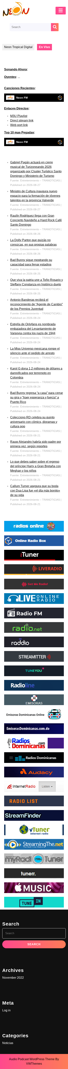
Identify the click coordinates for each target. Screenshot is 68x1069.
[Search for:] (30, 27)
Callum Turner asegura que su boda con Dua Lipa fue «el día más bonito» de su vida (35, 490)
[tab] (61, 10)
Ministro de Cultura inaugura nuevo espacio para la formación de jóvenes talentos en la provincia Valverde (35, 196)
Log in (6, 1010)
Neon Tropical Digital (18, 47)
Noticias (7, 1043)
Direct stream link (21, 120)
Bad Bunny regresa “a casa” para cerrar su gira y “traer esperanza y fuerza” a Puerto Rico (36, 397)
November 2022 (13, 977)
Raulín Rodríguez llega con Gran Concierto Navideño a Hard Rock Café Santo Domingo (36, 220)
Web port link (19, 125)
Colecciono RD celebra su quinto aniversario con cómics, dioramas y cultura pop (33, 422)
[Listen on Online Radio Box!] (60, 97)
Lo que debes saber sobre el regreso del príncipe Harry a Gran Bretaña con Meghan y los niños (35, 466)
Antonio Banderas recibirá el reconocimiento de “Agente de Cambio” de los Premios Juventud (36, 304)
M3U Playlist (18, 116)
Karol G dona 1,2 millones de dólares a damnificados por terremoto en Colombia (36, 373)
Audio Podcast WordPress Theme (32, 1059)
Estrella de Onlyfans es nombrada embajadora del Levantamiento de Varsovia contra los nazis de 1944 (33, 329)
